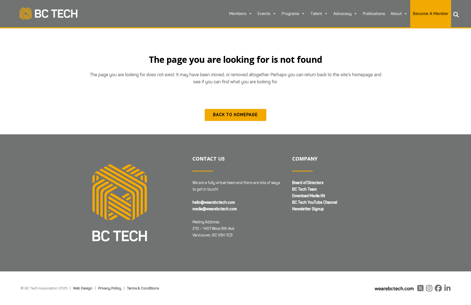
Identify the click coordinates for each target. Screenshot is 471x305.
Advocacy (342, 13)
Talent (316, 13)
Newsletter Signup (308, 209)
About (396, 13)
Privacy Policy (109, 288)
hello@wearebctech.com (213, 202)
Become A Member (430, 13)
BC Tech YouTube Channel (314, 202)
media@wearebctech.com (214, 209)
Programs (290, 13)
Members (237, 13)
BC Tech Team (304, 189)
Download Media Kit (308, 196)
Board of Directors (307, 182)
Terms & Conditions (143, 288)
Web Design (82, 288)
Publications (374, 13)
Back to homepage (235, 114)
